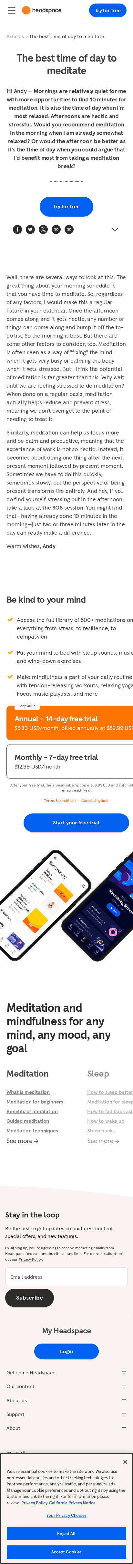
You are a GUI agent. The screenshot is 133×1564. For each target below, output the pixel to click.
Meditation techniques (32, 1130)
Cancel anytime (94, 800)
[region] (66, 1508)
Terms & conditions (60, 800)
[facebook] (17, 229)
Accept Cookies (66, 1552)
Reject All (66, 1533)
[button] (69, 229)
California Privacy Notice (72, 1503)
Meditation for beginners (34, 1101)
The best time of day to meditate (66, 36)
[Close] (125, 1462)
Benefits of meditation (31, 1111)
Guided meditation (27, 1121)
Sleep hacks (101, 1130)
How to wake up (105, 1121)
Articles (15, 36)
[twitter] (30, 229)
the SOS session (62, 507)
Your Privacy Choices (66, 1515)
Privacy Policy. (31, 1259)
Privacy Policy (34, 1503)
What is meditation (28, 1092)
